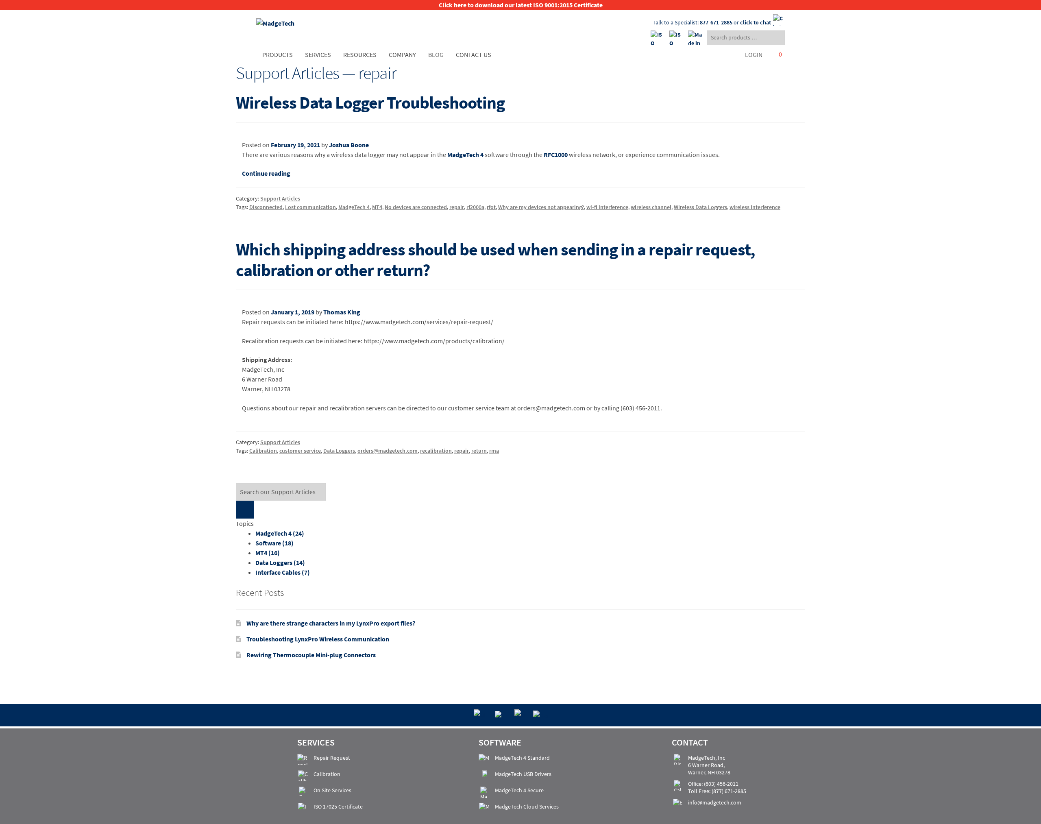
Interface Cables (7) (282, 572)
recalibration (436, 450)
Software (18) (274, 543)
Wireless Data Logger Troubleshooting (370, 102)
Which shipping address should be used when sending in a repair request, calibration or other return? (495, 260)
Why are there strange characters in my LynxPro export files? (330, 623)
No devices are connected (416, 207)
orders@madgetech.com (387, 450)
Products (277, 54)
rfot (491, 207)
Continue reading (266, 173)
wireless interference (755, 207)
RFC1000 (556, 154)
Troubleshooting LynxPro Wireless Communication (317, 639)
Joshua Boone (349, 145)
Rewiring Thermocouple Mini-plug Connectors (311, 655)
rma (494, 450)
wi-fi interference (607, 207)
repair (456, 207)
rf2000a (475, 207)
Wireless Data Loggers (700, 207)
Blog (436, 54)
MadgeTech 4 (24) (279, 533)
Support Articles (280, 198)
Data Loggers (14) (280, 562)
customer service (300, 450)
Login (753, 54)
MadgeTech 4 (465, 154)
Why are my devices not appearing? (541, 207)
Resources (360, 54)
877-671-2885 (716, 22)
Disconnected (266, 207)
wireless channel (651, 207)
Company (402, 54)
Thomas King (341, 312)
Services (318, 54)
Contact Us (473, 54)
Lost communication (310, 207)
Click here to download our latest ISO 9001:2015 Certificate (521, 5)
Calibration (263, 450)
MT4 (377, 207)
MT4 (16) (267, 553)
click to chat (755, 22)
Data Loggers (339, 450)
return (479, 450)
